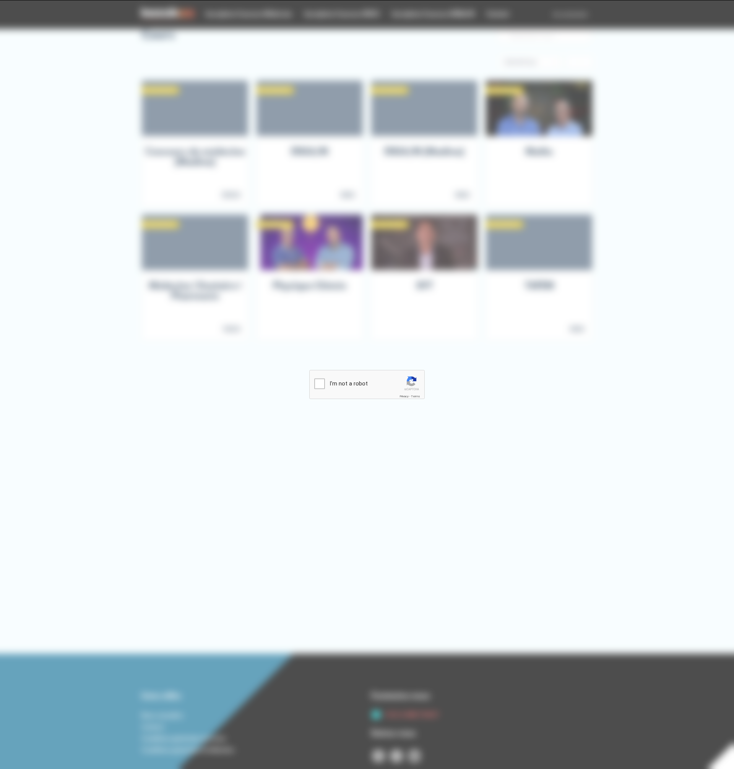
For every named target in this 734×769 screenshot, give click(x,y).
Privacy (404, 396)
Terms (415, 396)
